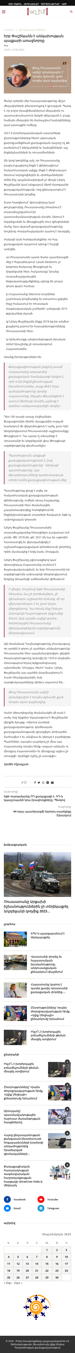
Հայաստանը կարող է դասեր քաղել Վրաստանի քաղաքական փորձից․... (49, 988)
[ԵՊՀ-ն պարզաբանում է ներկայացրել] (15, 939)
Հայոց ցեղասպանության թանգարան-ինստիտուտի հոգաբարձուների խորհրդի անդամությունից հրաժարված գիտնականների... (23, 1144)
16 (56, 1263)
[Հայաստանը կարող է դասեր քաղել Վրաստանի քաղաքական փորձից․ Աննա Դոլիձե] (15, 990)
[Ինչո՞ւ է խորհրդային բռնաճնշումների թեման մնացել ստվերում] (15, 1037)
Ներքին (9, 30)
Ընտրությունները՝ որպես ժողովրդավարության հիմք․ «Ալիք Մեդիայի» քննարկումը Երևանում (50, 1013)
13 (27, 1263)
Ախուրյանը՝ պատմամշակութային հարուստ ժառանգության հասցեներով (22, 1116)
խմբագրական (15, 844)
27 (27, 1277)
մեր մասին (15, 3)
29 (46, 1277)
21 (36, 1270)
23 (56, 1270)
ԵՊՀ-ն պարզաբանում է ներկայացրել (48, 935)
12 (18, 1263)
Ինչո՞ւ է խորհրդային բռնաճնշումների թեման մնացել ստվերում (48, 1035)
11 (8, 1263)
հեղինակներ (31, 3)
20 (27, 1270)
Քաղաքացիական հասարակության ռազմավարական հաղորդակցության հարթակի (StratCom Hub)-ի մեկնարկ (23, 1176)
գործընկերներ (50, 3)
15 (46, 1263)
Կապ (64, 3)
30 (56, 1277)
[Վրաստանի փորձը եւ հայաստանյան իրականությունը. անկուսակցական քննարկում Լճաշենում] (15, 962)
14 (36, 1263)
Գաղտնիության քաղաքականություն (38, 1347)
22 (46, 1270)
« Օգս (8, 1283)
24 (66, 1270)
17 (66, 1263)
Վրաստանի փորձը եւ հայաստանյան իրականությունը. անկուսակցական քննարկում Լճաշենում (47, 964)
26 (18, 1277)
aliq (6, 45)
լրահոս (9, 924)
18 (8, 1270)
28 (36, 1277)
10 (66, 1257)
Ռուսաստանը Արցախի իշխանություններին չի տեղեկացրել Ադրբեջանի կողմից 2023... (36, 906)
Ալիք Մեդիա (57, 1344)
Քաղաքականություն (32, 30)
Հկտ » (18, 1283)
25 (8, 1277)
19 (18, 1270)
